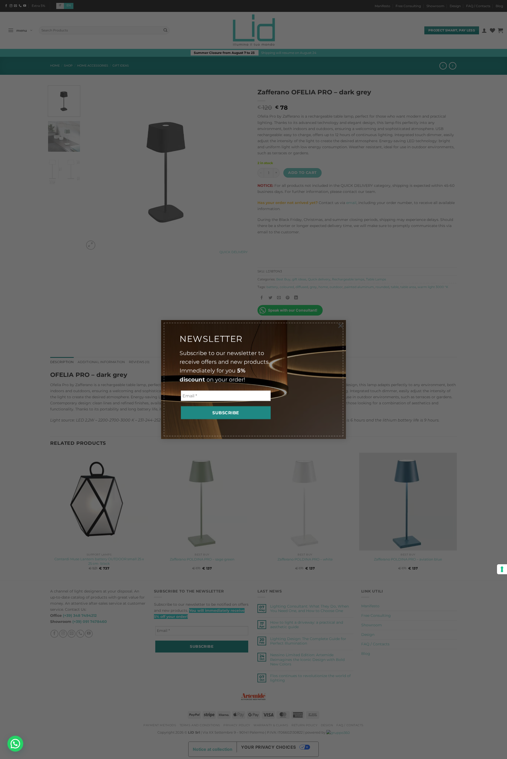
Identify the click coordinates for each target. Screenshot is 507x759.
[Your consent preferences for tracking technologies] (502, 569)
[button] (15, 744)
